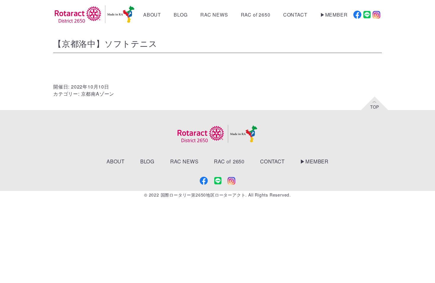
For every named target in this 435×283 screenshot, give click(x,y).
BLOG (180, 14)
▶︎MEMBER (334, 14)
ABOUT (152, 14)
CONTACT (295, 14)
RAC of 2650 (255, 14)
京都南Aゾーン (98, 93)
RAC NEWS (214, 14)
